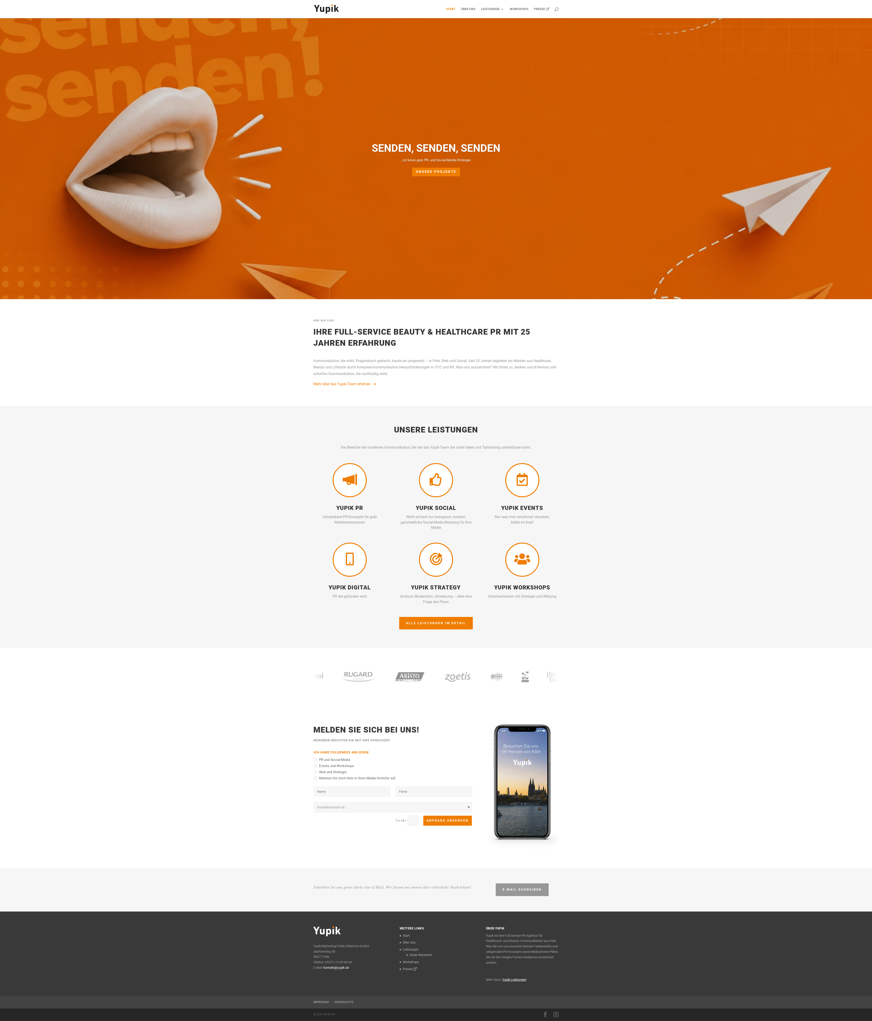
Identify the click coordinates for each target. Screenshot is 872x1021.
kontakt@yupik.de (336, 967)
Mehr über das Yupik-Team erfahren (342, 384)
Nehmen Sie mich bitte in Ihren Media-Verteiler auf (357, 778)
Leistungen (490, 9)
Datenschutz (343, 1002)
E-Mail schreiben (522, 889)
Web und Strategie (333, 772)
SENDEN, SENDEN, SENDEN (436, 148)
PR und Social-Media (334, 760)
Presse (540, 9)
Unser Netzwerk (420, 955)
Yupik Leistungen (514, 979)
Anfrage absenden (447, 820)
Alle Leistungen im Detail (436, 623)
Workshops (519, 9)
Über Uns (468, 9)
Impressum (321, 1002)
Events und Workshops (336, 766)
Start (450, 9)
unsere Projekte (436, 172)
